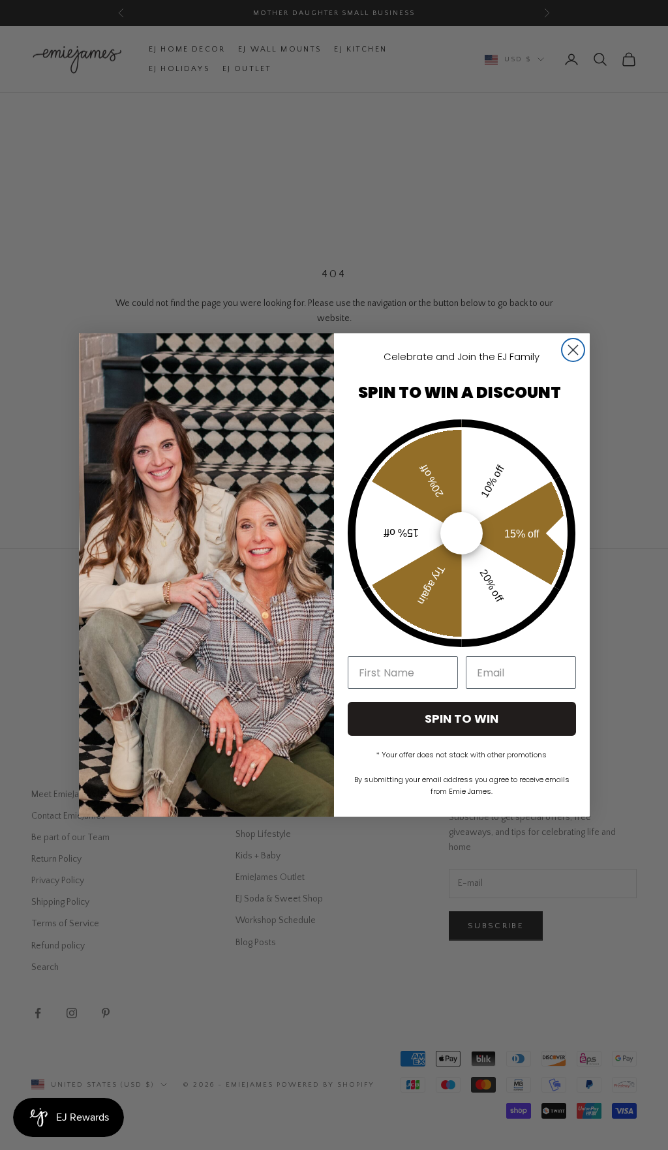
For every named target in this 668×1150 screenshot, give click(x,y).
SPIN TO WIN (461, 718)
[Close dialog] (573, 350)
